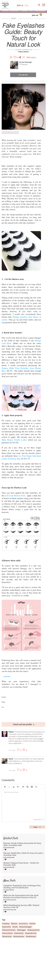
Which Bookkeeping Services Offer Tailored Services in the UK (21, 906)
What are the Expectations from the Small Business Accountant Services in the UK (20, 896)
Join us (20, 5)
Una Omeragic (26, 62)
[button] (5, 786)
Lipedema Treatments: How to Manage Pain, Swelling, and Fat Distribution (22, 886)
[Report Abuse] (24, 57)
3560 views (31, 57)
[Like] (15, 57)
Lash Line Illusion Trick (15, 495)
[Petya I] (4, 736)
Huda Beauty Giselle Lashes (14, 439)
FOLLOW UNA (23, 75)
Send (36, 827)
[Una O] (4, 763)
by (20, 62)
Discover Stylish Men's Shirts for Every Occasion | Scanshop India (23, 854)
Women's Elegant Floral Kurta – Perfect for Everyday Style (21, 864)
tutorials (7, 676)
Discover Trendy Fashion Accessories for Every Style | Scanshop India (22, 844)
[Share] (20, 57)
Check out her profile (22, 724)
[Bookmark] (11, 57)
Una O (11, 759)
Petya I (11, 732)
